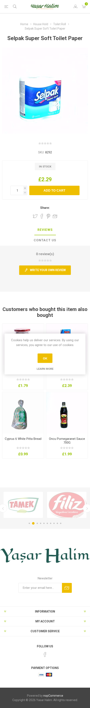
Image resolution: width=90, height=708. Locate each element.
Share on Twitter (35, 216)
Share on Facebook (42, 216)
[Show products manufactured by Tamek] (23, 505)
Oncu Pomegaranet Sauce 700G (67, 440)
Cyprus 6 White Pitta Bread (23, 439)
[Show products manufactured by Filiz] (66, 505)
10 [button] (60, 523)
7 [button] (50, 523)
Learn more (45, 368)
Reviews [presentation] (45, 230)
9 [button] (57, 523)
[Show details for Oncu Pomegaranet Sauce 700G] (67, 413)
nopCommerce (53, 695)
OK (45, 358)
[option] (23, 505)
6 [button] (47, 523)
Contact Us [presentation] (45, 240)
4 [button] (40, 523)
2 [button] (33, 523)
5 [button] (44, 523)
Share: (45, 208)
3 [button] (37, 523)
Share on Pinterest (48, 216)
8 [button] (54, 523)
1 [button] (29, 523)
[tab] (45, 230)
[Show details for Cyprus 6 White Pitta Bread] (23, 413)
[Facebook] (45, 654)
